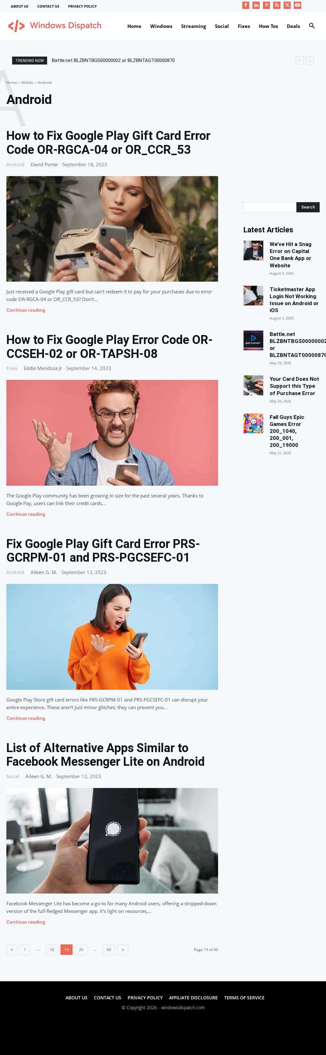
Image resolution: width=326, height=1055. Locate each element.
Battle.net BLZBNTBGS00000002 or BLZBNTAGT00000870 (113, 60)
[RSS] (276, 5)
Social (12, 776)
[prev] (300, 61)
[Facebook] (246, 5)
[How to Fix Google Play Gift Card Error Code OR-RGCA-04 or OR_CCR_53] (112, 229)
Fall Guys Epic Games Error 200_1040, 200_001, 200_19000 (287, 431)
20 (81, 949)
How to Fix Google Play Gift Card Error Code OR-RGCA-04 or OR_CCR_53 (108, 143)
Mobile (27, 82)
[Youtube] (297, 5)
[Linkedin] (256, 5)
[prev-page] (11, 949)
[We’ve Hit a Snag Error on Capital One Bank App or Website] (253, 250)
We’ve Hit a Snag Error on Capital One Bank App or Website (290, 254)
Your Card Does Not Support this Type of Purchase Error (294, 386)
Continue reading (25, 310)
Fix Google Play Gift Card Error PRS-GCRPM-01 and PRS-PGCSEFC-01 (103, 551)
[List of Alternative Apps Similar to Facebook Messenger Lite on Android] (112, 841)
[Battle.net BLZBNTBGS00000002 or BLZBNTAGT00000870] (253, 340)
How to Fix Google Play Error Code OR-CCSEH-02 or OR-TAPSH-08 (109, 347)
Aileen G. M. (44, 572)
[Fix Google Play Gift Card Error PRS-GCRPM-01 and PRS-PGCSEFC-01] (112, 636)
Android (15, 164)
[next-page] (122, 949)
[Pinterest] (266, 5)
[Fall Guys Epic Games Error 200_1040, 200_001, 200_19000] (253, 423)
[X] (287, 5)
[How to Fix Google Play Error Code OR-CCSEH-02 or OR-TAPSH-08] (112, 432)
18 (52, 949)
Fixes (12, 368)
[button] (312, 26)
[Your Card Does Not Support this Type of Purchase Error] (253, 385)
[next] (310, 61)
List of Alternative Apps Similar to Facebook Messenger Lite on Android (105, 755)
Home (11, 82)
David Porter (44, 164)
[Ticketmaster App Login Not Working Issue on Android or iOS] (253, 295)
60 (109, 949)
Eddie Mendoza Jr (43, 368)
